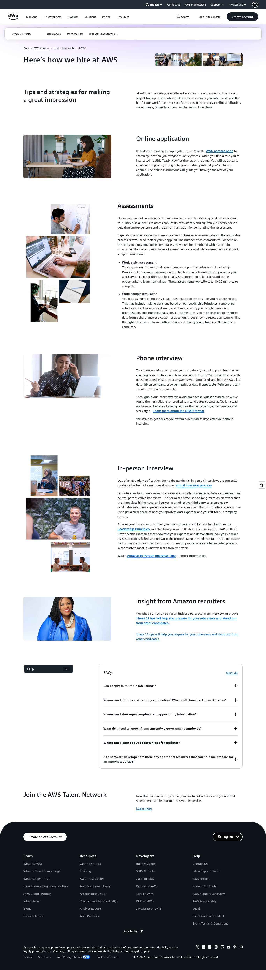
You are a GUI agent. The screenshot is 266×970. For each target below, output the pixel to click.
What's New (31, 901)
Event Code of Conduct (208, 916)
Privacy (27, 957)
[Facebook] (203, 947)
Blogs (27, 908)
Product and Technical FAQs (99, 901)
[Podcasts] (234, 947)
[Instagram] (216, 947)
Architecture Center (93, 894)
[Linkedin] (209, 947)
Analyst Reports (91, 908)
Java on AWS (145, 894)
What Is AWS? (32, 864)
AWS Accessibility (205, 901)
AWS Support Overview (209, 894)
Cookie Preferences (107, 957)
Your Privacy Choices (69, 957)
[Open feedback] (261, 485)
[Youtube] (228, 947)
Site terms (44, 957)
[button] (53, 16)
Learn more (144, 808)
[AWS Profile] (255, 5)
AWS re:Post (201, 879)
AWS (26, 48)
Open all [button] (232, 673)
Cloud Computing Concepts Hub (45, 886)
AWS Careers (41, 48)
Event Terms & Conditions (210, 923)
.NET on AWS (145, 879)
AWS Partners (89, 916)
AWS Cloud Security (37, 894)
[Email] (241, 947)
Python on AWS (147, 886)
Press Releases (33, 916)
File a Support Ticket (207, 871)
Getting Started (90, 864)
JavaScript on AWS (149, 908)
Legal (196, 908)
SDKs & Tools (145, 871)
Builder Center (146, 864)
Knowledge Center (205, 886)
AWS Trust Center (92, 879)
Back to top (130, 931)
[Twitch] (222, 947)
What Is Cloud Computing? (41, 871)
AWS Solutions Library (95, 886)
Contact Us (200, 864)
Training (85, 871)
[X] (197, 947)
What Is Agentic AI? (36, 879)
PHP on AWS (145, 901)
